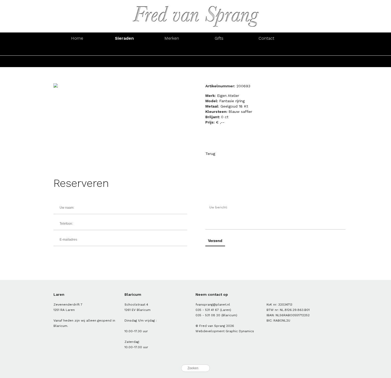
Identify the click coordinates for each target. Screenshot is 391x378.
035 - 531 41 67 (207, 310)
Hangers (266, 49)
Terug (210, 153)
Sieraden (124, 38)
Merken (171, 38)
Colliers (219, 49)
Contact (266, 38)
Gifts (219, 38)
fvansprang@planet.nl (213, 304)
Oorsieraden (124, 49)
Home (77, 38)
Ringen (77, 49)
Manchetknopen (314, 49)
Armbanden (171, 49)
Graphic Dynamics (240, 331)
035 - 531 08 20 (208, 315)
